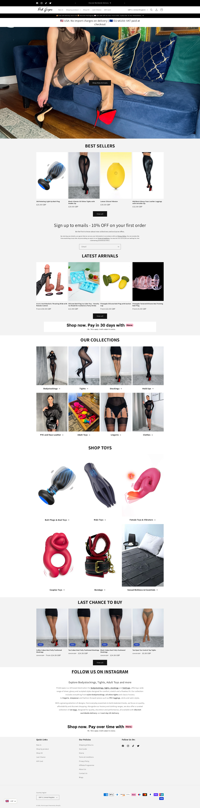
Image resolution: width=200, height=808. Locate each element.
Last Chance (40, 757)
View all (100, 214)
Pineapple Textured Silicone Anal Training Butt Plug (148, 305)
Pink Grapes (44, 805)
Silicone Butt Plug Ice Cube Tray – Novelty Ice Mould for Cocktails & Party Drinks (83, 305)
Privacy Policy (122, 236)
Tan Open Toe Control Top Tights (144, 650)
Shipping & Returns (86, 745)
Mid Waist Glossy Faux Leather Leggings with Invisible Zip (147, 202)
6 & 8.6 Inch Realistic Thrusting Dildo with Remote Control (51, 305)
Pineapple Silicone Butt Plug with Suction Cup (115, 305)
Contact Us (83, 773)
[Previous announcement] (75, 3)
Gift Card (39, 761)
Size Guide (83, 749)
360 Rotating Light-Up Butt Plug (48, 201)
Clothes (146, 434)
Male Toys (98, 519)
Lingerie (115, 434)
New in (38, 745)
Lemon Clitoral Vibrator (109, 201)
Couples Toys (56, 590)
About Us (82, 769)
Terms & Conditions (104, 238)
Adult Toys (83, 434)
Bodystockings (50, 388)
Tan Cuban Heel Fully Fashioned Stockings (83, 650)
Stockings (114, 388)
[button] (73, 9)
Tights (83, 388)
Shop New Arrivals (100, 83)
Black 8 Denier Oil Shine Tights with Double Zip (81, 202)
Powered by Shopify (55, 805)
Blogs (81, 777)
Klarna (81, 753)
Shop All (39, 753)
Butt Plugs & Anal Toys (56, 520)
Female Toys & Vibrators (141, 519)
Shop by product (42, 749)
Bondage (98, 590)
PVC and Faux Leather (50, 434)
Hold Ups (146, 388)
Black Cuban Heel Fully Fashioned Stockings (112, 651)
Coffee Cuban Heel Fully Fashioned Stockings (49, 651)
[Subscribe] (118, 246)
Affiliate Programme (86, 765)
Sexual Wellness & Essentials (141, 590)
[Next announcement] (124, 3)
